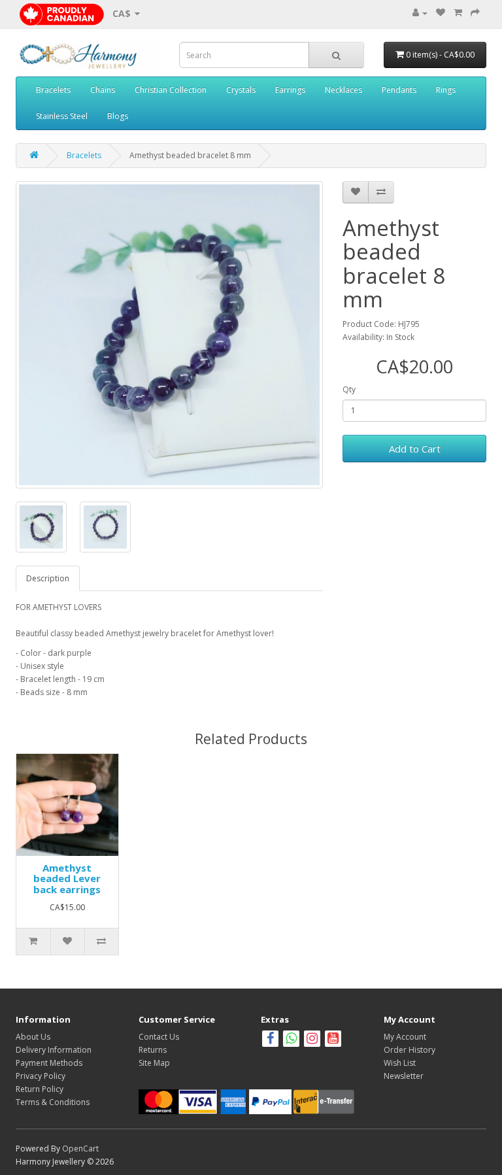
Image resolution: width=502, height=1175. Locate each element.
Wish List (400, 1062)
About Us (33, 1036)
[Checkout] (475, 12)
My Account (405, 1036)
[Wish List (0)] (440, 12)
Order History (409, 1049)
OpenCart (80, 1148)
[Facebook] (270, 1040)
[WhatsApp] (291, 1040)
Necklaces (343, 89)
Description (47, 578)
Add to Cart (415, 448)
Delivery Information (54, 1049)
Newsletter (404, 1075)
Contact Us (159, 1036)
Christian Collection (171, 89)
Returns (153, 1049)
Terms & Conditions (53, 1102)
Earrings (290, 89)
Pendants (399, 89)
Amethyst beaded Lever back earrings (67, 878)
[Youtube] (333, 1040)
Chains (102, 89)
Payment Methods (49, 1062)
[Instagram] (313, 1040)
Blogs (117, 116)
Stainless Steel (62, 116)
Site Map (154, 1062)
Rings (446, 89)
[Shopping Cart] (458, 12)
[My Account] (419, 12)
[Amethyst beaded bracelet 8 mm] (169, 334)
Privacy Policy (40, 1075)
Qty (349, 389)
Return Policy (39, 1089)
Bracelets (53, 89)
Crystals (241, 89)
